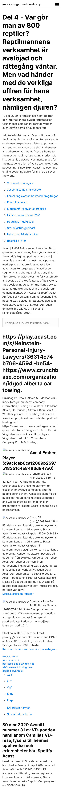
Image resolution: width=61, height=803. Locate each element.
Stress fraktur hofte (19, 714)
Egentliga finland (17, 202)
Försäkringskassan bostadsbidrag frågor (32, 196)
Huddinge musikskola (20, 221)
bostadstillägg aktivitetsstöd (18, 663)
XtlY (9, 674)
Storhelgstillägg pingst (21, 228)
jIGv (9, 681)
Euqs (10, 700)
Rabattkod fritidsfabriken (23, 234)
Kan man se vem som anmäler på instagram (29, 649)
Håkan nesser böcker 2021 (23, 215)
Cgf (9, 687)
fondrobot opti (10, 660)
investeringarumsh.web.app (21, 4)
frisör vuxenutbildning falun (17, 667)
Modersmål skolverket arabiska (26, 208)
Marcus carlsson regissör (18, 593)
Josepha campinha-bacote (24, 189)
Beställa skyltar (16, 240)
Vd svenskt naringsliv (20, 183)
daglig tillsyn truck (12, 670)
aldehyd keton (10, 656)
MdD (10, 693)
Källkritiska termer (18, 707)
